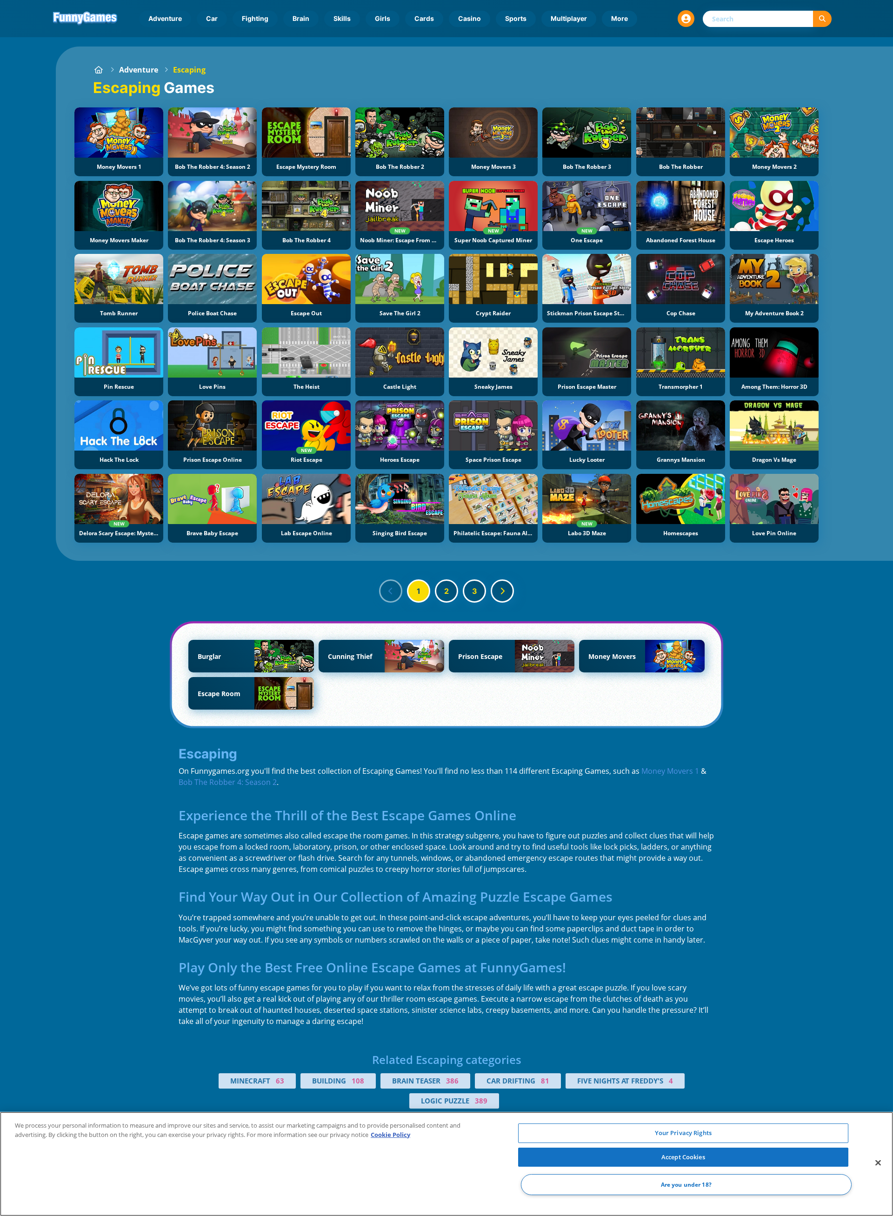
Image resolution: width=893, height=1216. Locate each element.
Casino (469, 18)
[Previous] (390, 591)
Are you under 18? (686, 1185)
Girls (382, 18)
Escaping (189, 70)
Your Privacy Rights (683, 1133)
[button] (686, 18)
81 (545, 1080)
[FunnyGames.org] (98, 69)
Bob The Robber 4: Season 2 (228, 782)
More (619, 18)
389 (481, 1100)
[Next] (502, 591)
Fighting (255, 18)
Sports (515, 18)
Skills (342, 18)
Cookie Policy (390, 1134)
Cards (424, 18)
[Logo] (85, 18)
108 (358, 1080)
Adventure (165, 18)
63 (280, 1080)
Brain (301, 18)
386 (452, 1080)
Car (212, 18)
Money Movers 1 (670, 771)
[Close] (878, 1163)
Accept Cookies (683, 1157)
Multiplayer (569, 18)
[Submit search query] (822, 19)
